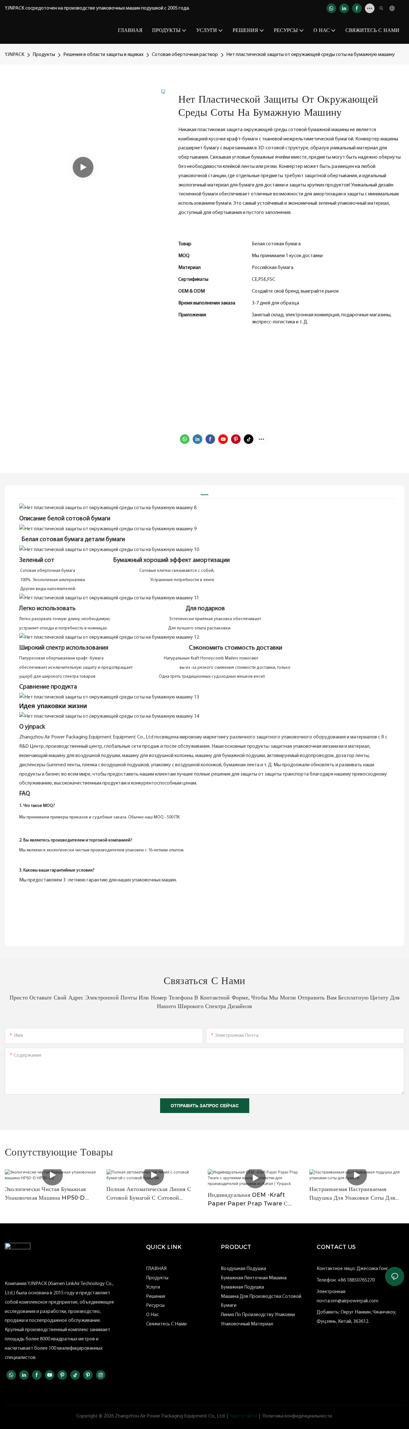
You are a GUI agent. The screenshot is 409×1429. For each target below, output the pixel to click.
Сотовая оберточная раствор (185, 54)
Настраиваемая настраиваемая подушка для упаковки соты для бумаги (352, 1194)
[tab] (204, 492)
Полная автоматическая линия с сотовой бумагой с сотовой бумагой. (148, 1194)
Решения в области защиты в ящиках (103, 54)
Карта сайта (243, 1416)
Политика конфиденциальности (297, 1416)
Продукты (44, 54)
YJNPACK (14, 54)
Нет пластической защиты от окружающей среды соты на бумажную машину (310, 54)
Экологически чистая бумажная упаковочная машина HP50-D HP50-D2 (45, 1194)
